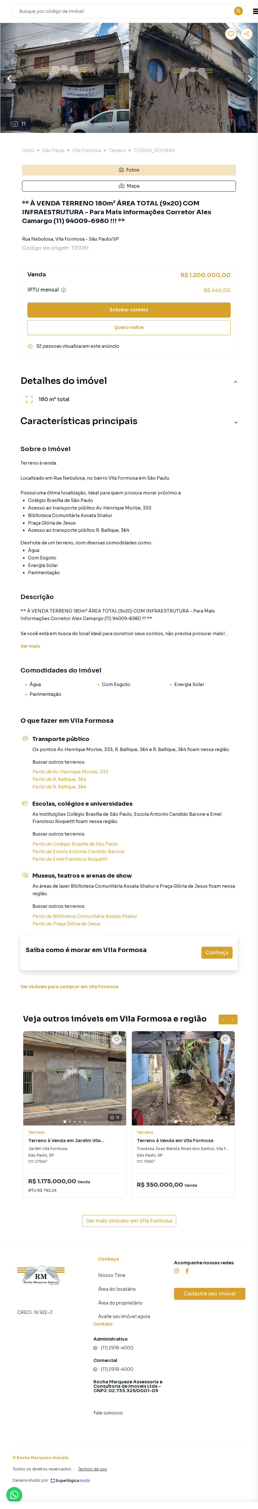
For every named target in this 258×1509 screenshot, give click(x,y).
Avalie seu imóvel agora (124, 1316)
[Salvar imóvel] (231, 34)
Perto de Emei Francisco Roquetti (69, 859)
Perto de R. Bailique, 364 (59, 779)
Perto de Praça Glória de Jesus (66, 924)
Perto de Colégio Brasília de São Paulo (75, 844)
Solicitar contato (129, 310)
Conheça (216, 952)
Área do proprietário (120, 1303)
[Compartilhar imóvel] (247, 34)
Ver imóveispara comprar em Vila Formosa (69, 986)
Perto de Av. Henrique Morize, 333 (70, 772)
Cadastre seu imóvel (210, 1293)
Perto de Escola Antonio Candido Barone (78, 851)
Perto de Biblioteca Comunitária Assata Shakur (84, 916)
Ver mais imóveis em (129, 1221)
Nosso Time (112, 1275)
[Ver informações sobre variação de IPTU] (63, 290)
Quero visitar (129, 327)
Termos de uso (92, 1469)
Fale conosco (108, 1413)
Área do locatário (117, 1289)
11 (23, 124)
